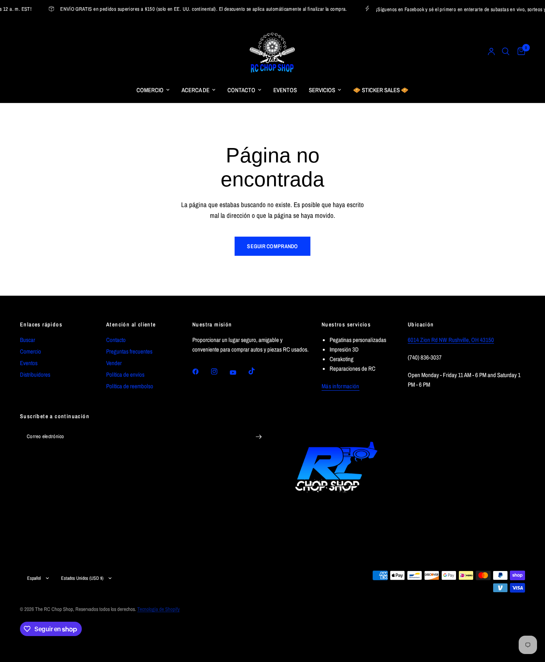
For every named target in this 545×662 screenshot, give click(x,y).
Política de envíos (125, 374)
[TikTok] (257, 371)
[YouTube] (238, 372)
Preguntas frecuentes (129, 351)
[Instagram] (220, 371)
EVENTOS (285, 90)
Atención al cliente (131, 324)
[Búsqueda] (505, 51)
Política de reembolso (129, 386)
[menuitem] (153, 90)
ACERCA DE (195, 90)
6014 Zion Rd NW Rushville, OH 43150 (451, 340)
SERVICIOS (322, 90)
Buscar (27, 340)
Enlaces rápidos (41, 324)
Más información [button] (340, 386)
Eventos (29, 363)
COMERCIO (150, 90)
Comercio (30, 351)
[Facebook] (201, 371)
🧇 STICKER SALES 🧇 (381, 90)
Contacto (116, 340)
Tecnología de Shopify (158, 609)
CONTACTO (241, 90)
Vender (114, 363)
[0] (519, 51)
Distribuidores (35, 374)
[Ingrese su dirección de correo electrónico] (259, 436)
